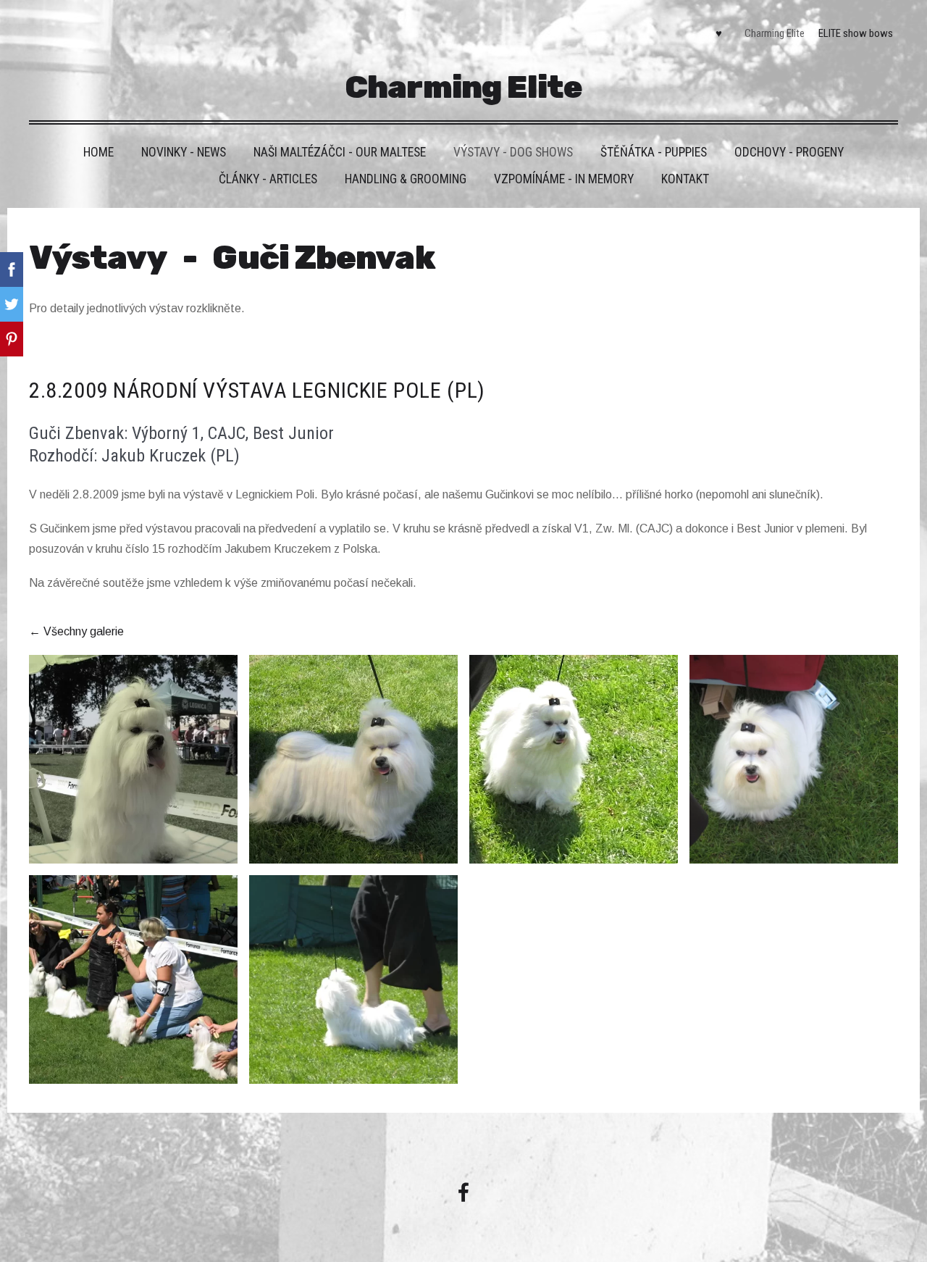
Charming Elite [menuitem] (774, 33)
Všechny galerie (83, 631)
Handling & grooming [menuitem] (405, 179)
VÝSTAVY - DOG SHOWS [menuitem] (513, 152)
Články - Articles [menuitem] (268, 179)
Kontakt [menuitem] (685, 179)
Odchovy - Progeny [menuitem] (789, 152)
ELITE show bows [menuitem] (855, 33)
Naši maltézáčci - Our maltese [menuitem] (339, 152)
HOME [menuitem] (98, 152)
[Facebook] (463, 1192)
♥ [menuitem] (719, 33)
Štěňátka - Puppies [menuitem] (653, 152)
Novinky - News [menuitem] (183, 152)
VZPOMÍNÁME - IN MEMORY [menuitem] (564, 179)
